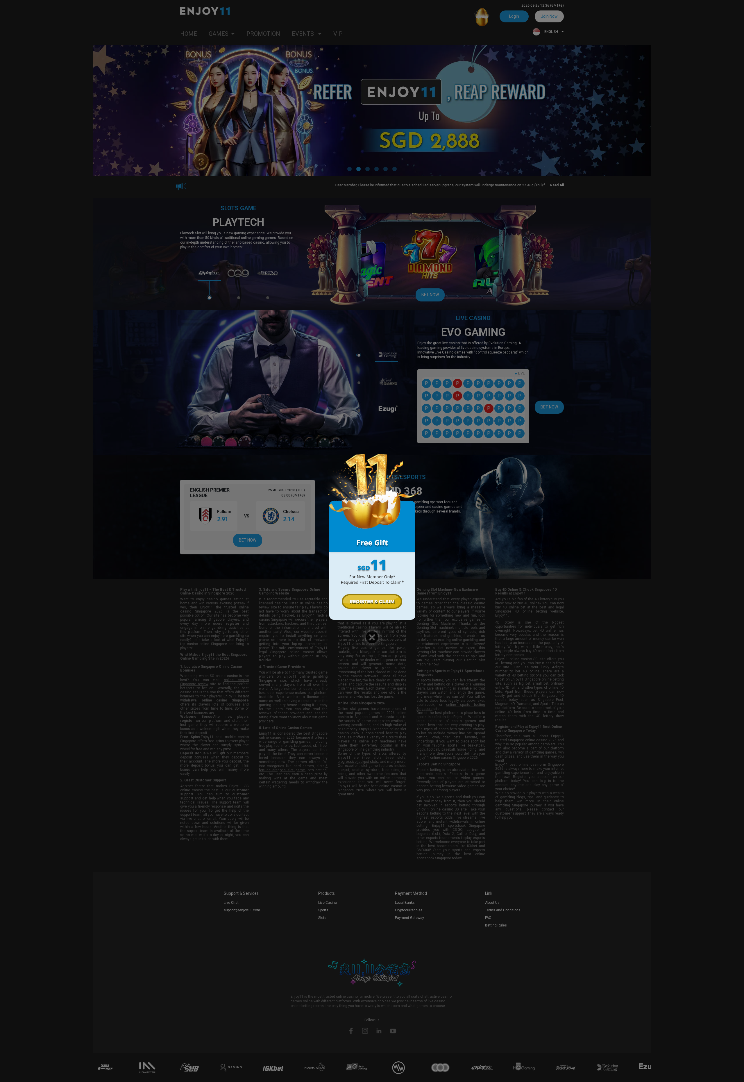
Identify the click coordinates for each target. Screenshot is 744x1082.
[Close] (372, 637)
